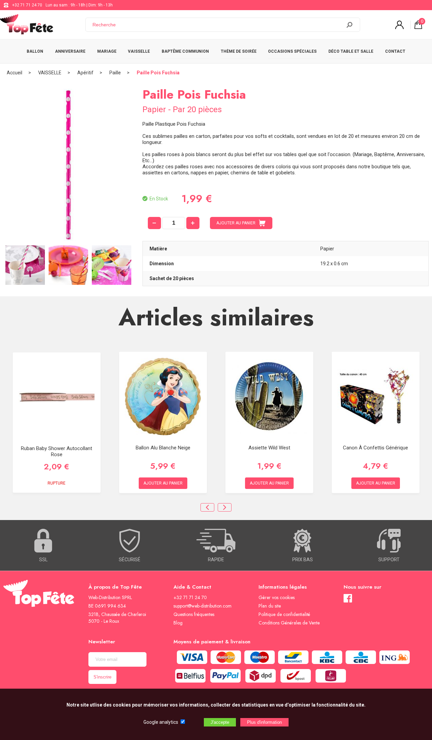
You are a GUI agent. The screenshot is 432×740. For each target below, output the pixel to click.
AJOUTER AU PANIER (235, 223)
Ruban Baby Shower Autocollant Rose (56, 451)
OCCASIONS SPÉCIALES (292, 51)
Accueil (14, 72)
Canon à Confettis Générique (375, 448)
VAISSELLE (139, 51)
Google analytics (160, 722)
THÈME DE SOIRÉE (238, 51)
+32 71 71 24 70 (27, 5)
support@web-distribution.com (202, 605)
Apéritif (85, 72)
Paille (115, 72)
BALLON (35, 51)
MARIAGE (106, 51)
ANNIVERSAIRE (70, 51)
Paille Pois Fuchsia (158, 72)
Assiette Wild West (269, 448)
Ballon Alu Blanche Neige (163, 448)
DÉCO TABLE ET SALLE (350, 51)
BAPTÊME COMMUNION (185, 51)
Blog (178, 622)
